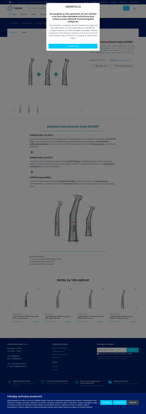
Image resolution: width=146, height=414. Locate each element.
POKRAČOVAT (73, 46)
